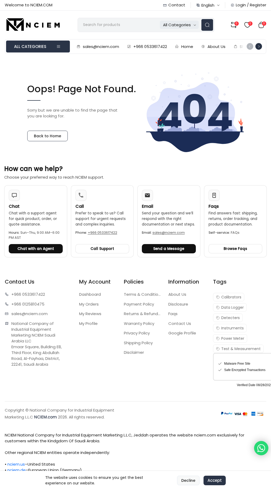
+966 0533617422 (150, 46)
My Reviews (90, 313)
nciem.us (16, 464)
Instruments (232, 328)
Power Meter (232, 338)
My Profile (88, 323)
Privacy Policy (137, 333)
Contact (176, 5)
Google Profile (182, 333)
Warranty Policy (139, 323)
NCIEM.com (45, 417)
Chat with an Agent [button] (35, 248)
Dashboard (90, 294)
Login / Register (251, 5)
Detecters (230, 317)
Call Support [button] (102, 248)
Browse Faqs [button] (235, 248)
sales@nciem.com (101, 46)
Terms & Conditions (143, 294)
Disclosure (178, 304)
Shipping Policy (138, 343)
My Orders (89, 304)
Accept (214, 480)
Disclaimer (134, 352)
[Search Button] (207, 25)
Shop (245, 46)
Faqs (173, 313)
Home (187, 46)
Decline (188, 480)
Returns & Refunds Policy (143, 313)
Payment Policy (139, 304)
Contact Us (179, 323)
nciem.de (16, 470)
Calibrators (231, 297)
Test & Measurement (241, 348)
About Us (216, 46)
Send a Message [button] (168, 248)
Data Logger (232, 307)
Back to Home (47, 136)
